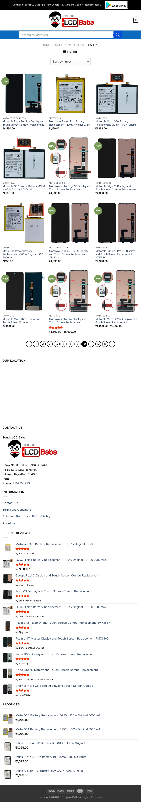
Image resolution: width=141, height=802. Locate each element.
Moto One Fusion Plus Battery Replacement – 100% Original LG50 (69, 123)
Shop (59, 45)
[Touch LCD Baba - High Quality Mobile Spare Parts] (70, 20)
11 (91, 343)
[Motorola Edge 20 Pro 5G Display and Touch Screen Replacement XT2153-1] (116, 223)
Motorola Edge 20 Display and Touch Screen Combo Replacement (116, 188)
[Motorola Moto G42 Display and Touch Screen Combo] (24, 291)
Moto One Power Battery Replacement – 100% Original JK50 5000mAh (23, 254)
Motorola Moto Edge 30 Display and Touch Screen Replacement (70, 188)
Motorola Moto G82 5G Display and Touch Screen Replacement (116, 321)
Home (46, 45)
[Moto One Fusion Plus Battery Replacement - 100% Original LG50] (70, 93)
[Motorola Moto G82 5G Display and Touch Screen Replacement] (116, 291)
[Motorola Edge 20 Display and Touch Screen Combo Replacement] (116, 158)
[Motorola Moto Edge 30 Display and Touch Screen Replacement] (70, 158)
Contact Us (10, 503)
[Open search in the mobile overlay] (70, 34)
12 (98, 343)
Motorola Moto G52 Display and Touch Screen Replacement (67, 321)
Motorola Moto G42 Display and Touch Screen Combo (21, 321)
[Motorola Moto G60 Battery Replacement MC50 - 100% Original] (116, 93)
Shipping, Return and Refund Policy (26, 516)
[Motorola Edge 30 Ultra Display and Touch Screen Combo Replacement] (24, 93)
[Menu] (5, 20)
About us (9, 523)
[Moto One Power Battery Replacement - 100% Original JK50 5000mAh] (24, 223)
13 (105, 343)
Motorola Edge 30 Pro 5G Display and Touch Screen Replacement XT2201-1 (68, 254)
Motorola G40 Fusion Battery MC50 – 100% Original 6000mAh (24, 188)
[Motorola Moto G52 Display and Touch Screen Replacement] (70, 291)
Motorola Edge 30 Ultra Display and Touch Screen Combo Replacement (23, 123)
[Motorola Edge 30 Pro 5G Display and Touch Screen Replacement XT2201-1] (70, 223)
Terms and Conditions (17, 509)
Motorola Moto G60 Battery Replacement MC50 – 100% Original (116, 123)
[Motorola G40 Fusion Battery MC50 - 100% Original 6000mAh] (24, 158)
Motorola (76, 45)
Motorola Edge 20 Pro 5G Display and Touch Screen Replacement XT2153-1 (115, 254)
